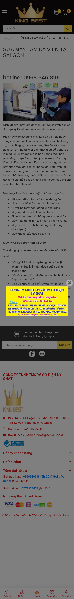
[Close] (69, 283)
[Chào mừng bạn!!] (37, 301)
